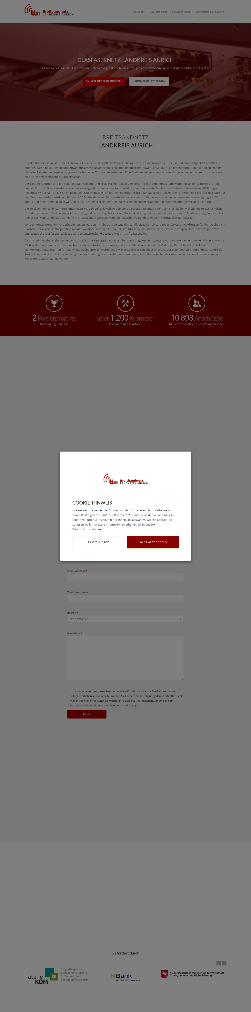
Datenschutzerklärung (87, 529)
